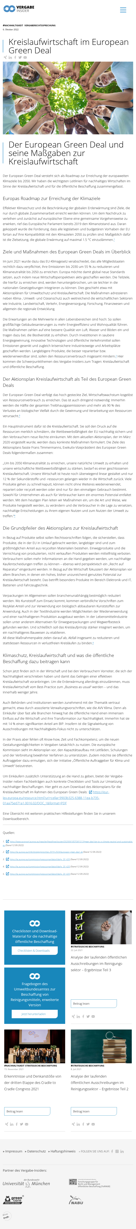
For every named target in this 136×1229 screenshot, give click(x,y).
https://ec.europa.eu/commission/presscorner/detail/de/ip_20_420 (40, 859)
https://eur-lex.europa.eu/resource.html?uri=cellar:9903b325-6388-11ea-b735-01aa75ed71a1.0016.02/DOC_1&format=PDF (56, 797)
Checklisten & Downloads (34, 951)
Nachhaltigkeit (13, 25)
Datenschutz (36, 1151)
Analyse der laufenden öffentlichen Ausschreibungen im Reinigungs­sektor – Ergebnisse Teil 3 (99, 963)
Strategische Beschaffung (88, 946)
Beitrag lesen (81, 1004)
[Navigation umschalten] (118, 8)
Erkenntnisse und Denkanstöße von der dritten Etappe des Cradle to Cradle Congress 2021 (32, 1082)
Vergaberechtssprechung (40, 25)
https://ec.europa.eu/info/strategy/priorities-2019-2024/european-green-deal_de (46, 851)
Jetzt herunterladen (34, 1014)
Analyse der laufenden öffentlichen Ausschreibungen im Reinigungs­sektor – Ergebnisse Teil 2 (99, 1082)
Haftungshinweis (63, 1151)
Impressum (13, 1151)
